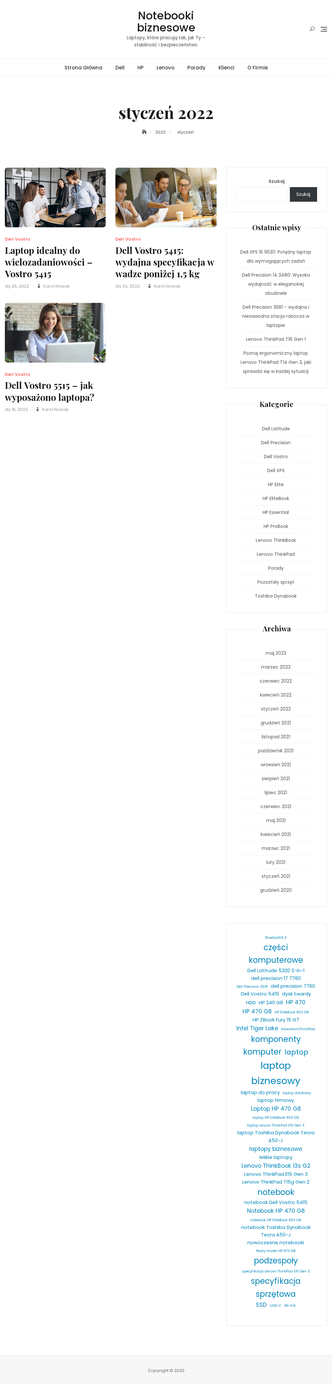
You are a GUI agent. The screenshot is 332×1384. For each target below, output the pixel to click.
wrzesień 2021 (276, 764)
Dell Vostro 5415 (260, 993)
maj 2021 (276, 820)
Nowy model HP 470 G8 (276, 1250)
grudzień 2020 (276, 890)
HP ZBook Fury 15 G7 (276, 1019)
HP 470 (295, 1002)
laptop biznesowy (276, 1073)
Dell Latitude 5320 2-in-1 (275, 970)
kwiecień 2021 (276, 834)
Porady (196, 67)
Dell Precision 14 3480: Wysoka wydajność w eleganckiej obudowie (276, 284)
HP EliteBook (276, 498)
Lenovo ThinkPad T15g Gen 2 (275, 1181)
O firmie (257, 67)
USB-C (275, 1305)
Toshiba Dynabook (276, 596)
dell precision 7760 (293, 986)
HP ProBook (276, 526)
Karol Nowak (56, 286)
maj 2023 (276, 653)
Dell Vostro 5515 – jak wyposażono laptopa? (49, 391)
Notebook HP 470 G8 (276, 1211)
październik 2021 (275, 750)
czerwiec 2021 (275, 806)
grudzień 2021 (276, 723)
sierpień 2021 (276, 778)
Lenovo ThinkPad (276, 554)
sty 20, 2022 (127, 286)
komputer (262, 1051)
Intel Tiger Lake (257, 1028)
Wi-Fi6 (290, 1305)
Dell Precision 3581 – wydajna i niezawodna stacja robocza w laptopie (275, 316)
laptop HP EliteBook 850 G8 (276, 1117)
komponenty (276, 1039)
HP (140, 67)
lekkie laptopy (275, 1157)
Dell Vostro (17, 239)
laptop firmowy (275, 1100)
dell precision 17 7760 (276, 978)
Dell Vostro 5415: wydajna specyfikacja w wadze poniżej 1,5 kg (164, 262)
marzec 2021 (276, 848)
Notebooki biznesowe (166, 21)
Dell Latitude (276, 428)
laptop (296, 1052)
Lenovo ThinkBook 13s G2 (276, 1166)
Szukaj (276, 181)
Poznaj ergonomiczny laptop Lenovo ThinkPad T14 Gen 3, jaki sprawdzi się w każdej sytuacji (276, 362)
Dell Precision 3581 (252, 986)
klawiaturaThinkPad (298, 1029)
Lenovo (165, 67)
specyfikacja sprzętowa (276, 1287)
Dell (119, 67)
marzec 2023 (275, 667)
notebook (275, 1192)
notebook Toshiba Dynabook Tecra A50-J (276, 1231)
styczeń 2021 (276, 876)
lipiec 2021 (276, 792)
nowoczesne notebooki (275, 1242)
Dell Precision (275, 442)
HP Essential (276, 512)
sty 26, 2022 (17, 286)
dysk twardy (296, 993)
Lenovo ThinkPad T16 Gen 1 (276, 339)
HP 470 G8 (257, 1011)
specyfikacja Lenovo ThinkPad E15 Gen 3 (276, 1271)
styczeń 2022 (276, 709)
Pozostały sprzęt (275, 582)
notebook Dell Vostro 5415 (275, 1202)
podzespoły (276, 1260)
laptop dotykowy (297, 1093)
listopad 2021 (276, 737)
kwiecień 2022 (275, 695)
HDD (251, 1002)
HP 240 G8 (271, 1002)
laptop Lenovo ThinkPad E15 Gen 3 (275, 1125)
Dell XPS (276, 470)
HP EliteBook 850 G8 (292, 1012)
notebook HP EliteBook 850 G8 (275, 1220)
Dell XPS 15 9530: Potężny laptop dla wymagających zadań (275, 256)
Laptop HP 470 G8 (276, 1109)
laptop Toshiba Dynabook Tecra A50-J (275, 1136)
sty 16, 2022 (16, 409)
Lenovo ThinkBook (276, 540)
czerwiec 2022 (276, 681)
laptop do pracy (260, 1092)
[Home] (144, 132)
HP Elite (276, 484)
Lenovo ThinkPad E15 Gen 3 (276, 1174)
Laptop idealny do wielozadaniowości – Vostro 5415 (49, 262)
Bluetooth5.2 (276, 937)
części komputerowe (276, 954)
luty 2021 (275, 862)
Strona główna (83, 67)
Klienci (226, 67)
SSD (261, 1305)
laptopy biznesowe (275, 1149)
